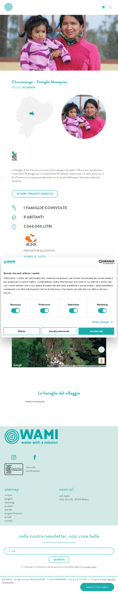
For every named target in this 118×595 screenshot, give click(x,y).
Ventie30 (111, 579)
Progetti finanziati (14, 513)
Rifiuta (21, 331)
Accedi (8, 517)
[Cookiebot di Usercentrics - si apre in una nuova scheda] (101, 262)
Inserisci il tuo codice (97, 587)
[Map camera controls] (101, 349)
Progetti (9, 499)
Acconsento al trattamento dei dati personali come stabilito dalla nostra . (60, 567)
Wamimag (9, 502)
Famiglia (34, 402)
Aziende (8, 510)
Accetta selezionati (59, 331)
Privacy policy (8, 582)
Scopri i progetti (35, 194)
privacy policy (90, 567)
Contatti (9, 521)
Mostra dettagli (100, 322)
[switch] (44, 310)
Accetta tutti (96, 331)
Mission (8, 495)
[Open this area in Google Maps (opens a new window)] (18, 365)
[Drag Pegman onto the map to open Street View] (101, 361)
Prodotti (9, 506)
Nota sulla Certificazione (33, 469)
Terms (103, 366)
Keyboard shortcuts (66, 366)
